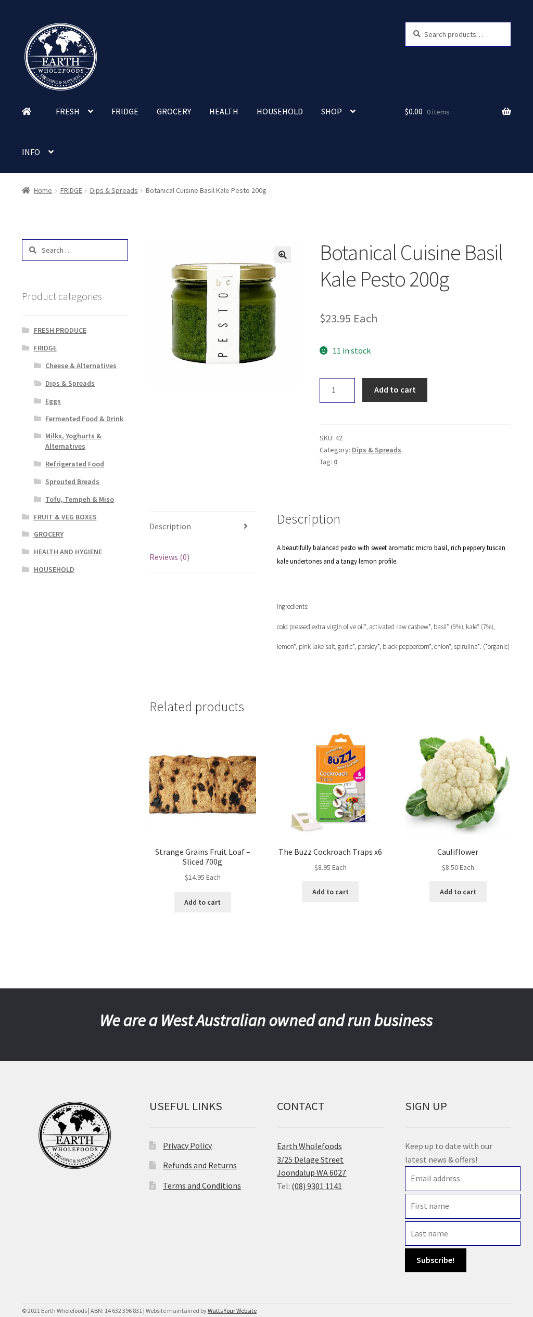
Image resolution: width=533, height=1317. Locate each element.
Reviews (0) (169, 557)
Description (170, 526)
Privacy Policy (187, 1145)
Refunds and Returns (200, 1165)
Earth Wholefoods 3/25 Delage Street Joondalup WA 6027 (311, 1159)
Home (43, 190)
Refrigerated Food (74, 463)
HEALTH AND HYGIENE (68, 551)
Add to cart (395, 389)
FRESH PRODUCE (60, 330)
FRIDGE (124, 111)
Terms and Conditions (202, 1185)
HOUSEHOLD (280, 111)
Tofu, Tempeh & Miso (79, 499)
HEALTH (223, 111)
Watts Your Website (232, 1310)
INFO (31, 152)
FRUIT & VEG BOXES (65, 516)
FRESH (68, 111)
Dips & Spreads (114, 190)
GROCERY (174, 111)
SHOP (331, 111)
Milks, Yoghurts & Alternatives (73, 441)
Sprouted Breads (72, 481)
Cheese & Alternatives (81, 365)
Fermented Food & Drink (84, 418)
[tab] (202, 527)
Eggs (53, 401)
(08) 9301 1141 (316, 1186)
